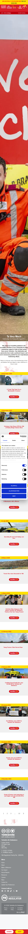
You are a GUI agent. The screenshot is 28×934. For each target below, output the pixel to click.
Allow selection (14, 491)
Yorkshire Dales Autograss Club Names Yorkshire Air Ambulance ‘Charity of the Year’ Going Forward (14, 610)
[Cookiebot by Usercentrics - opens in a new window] (20, 436)
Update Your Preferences (8, 885)
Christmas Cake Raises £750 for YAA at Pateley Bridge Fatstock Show (14, 427)
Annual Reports (5, 872)
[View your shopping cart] (24, 7)
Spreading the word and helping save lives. (14, 537)
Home (3, 862)
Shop (19, 932)
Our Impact (4, 870)
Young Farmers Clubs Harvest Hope (13, 647)
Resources (4, 875)
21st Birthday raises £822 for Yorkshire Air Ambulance (14, 721)
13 (19, 813)
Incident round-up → (22, 13)
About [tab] (23, 440)
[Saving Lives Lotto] (13, 7)
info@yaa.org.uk (7, 852)
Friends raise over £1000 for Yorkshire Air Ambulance (14, 758)
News (2, 880)
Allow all (14, 485)
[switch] (24, 470)
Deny (14, 496)
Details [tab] (14, 440)
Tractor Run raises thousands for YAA (14, 573)
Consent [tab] (5, 440)
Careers (3, 877)
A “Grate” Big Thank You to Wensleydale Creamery (14, 390)
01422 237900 (7, 850)
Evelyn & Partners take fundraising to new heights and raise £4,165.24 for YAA (14, 796)
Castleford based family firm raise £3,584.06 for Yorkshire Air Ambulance (14, 684)
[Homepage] (3, 7)
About (2, 865)
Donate (9, 932)
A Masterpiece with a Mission (11, 501)
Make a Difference (6, 867)
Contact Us (4, 882)
